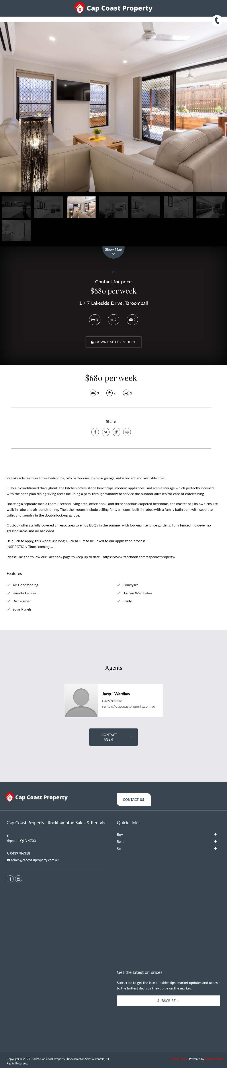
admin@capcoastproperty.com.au (35, 860)
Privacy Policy (178, 1059)
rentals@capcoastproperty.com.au (128, 706)
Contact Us (133, 799)
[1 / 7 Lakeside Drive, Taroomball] (113, 107)
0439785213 (112, 701)
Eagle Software (214, 1059)
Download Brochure (115, 342)
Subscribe (166, 1001)
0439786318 (20, 853)
